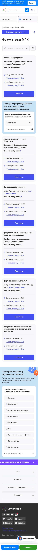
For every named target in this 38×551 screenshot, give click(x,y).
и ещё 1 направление (16, 287)
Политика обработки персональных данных (14, 531)
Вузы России (5, 27)
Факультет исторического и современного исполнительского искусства (18, 329)
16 (21, 197)
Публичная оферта (7, 528)
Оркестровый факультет (15, 187)
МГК (22, 27)
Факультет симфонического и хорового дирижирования (18, 234)
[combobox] (17, 10)
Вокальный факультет (13, 58)
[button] (19, 472)
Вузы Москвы (15, 27)
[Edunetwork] (4, 10)
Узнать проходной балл (15, 78)
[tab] (28, 19)
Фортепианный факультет (15, 281)
